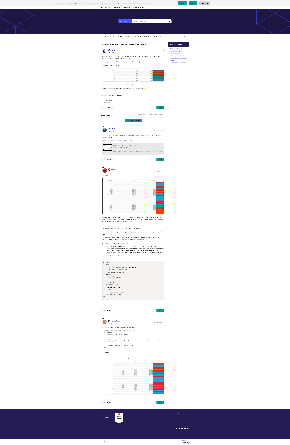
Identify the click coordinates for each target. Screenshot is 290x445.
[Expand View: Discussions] (131, 7)
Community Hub (117, 36)
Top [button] (104, 441)
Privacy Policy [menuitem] (111, 436)
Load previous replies (133, 120)
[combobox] (152, 21)
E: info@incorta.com (108, 417)
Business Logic (110, 95)
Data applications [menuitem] (166, 413)
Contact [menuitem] (182, 413)
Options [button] (186, 36)
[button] (182, 3)
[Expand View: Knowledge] (121, 7)
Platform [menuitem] (159, 413)
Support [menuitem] (186, 413)
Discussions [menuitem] (126, 7)
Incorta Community (106, 36)
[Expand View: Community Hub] (111, 7)
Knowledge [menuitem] (117, 7)
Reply (160, 107)
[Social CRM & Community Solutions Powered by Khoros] (185, 441)
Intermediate (119, 95)
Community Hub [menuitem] (105, 7)
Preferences (204, 3)
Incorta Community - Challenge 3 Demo (125, 145)
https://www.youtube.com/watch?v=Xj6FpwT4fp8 (117, 140)
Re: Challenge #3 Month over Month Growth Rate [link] (149, 36)
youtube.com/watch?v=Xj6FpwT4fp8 (120, 147)
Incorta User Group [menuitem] (138, 7)
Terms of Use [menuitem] (104, 436)
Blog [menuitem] (178, 413)
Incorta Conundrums (129, 36)
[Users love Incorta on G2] (119, 418)
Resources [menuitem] (173, 413)
